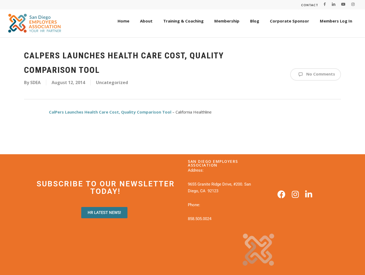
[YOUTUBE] (343, 4)
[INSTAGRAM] (353, 4)
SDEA (35, 82)
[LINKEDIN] (333, 4)
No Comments (320, 74)
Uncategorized (112, 82)
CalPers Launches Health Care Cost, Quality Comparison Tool (110, 112)
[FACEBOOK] (325, 4)
